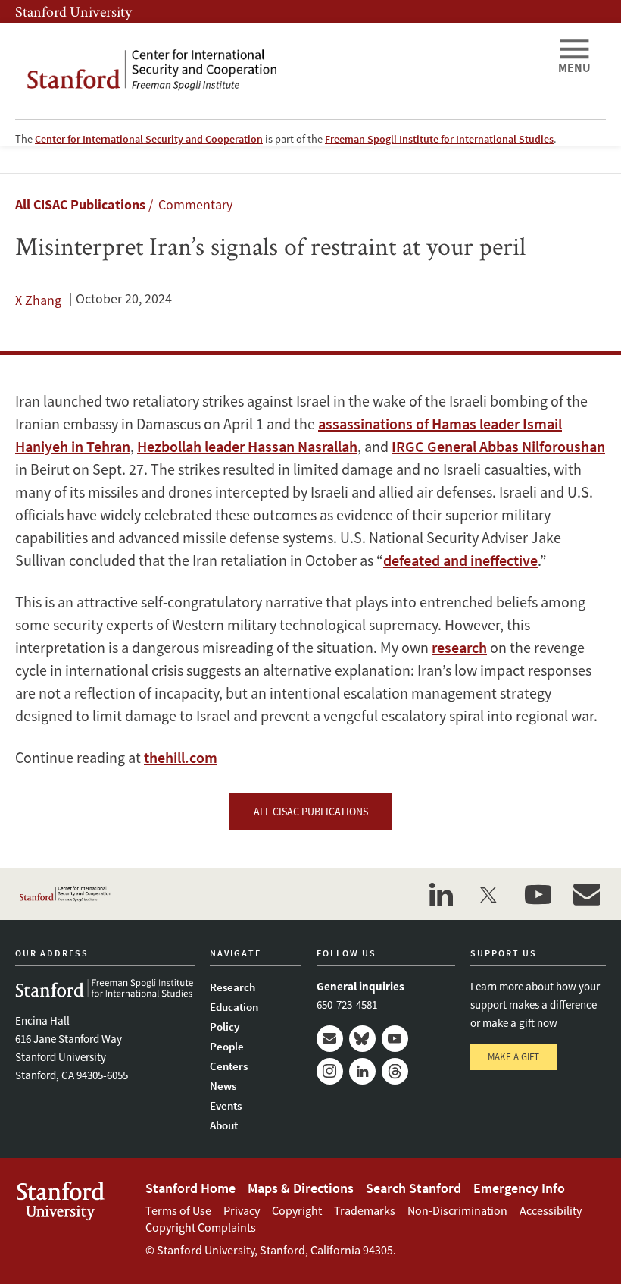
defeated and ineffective (460, 560)
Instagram (330, 1071)
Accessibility (551, 1210)
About (224, 1125)
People (227, 1046)
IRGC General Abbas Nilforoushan (498, 446)
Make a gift (513, 1056)
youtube (537, 894)
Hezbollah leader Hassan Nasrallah (247, 446)
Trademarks (364, 1210)
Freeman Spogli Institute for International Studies (439, 139)
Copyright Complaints (200, 1227)
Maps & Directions (301, 1188)
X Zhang (38, 300)
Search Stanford (413, 1188)
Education (234, 1007)
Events (226, 1105)
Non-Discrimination (457, 1210)
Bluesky (362, 1038)
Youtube (395, 1038)
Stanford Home (190, 1188)
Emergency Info (519, 1188)
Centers (229, 1066)
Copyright (297, 1210)
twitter (489, 894)
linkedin (440, 894)
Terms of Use (178, 1210)
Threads (395, 1071)
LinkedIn (362, 1071)
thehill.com (180, 757)
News (223, 1085)
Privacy (241, 1210)
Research (232, 987)
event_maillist (586, 894)
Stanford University (73, 11)
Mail (330, 1038)
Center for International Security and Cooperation (149, 139)
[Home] (280, 71)
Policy (224, 1026)
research (459, 647)
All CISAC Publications (80, 204)
